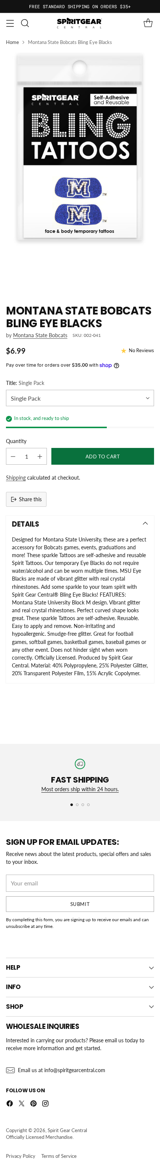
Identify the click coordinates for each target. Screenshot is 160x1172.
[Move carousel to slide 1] (71, 804)
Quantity (16, 441)
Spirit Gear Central (67, 1130)
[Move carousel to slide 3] (82, 804)
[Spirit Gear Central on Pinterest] (33, 1104)
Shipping (16, 477)
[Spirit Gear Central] (80, 23)
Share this (30, 499)
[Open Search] (24, 23)
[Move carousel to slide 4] (88, 804)
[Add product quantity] (40, 456)
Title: (25, 383)
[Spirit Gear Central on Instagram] (45, 1104)
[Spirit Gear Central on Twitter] (21, 1104)
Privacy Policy (20, 1156)
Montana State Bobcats (40, 335)
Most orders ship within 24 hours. (80, 789)
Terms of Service (59, 1156)
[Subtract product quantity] (13, 456)
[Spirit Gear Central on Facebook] (9, 1104)
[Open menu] (9, 23)
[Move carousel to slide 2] (77, 804)
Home (12, 42)
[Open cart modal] (148, 23)
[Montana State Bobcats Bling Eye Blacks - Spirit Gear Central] (80, 172)
